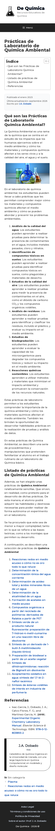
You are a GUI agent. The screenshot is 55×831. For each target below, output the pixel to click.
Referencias (15, 86)
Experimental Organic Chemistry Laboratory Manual (26, 722)
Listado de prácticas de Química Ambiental (22, 80)
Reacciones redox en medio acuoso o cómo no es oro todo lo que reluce (30, 563)
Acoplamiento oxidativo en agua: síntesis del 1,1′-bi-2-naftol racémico (29, 677)
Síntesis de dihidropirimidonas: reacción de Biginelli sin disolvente (30, 666)
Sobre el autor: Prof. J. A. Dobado (27, 821)
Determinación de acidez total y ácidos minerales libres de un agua (31, 585)
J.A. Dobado (25, 103)
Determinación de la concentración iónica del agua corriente (31, 574)
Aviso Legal (27, 806)
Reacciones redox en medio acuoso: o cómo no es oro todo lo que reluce (25, 790)
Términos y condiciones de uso (27, 811)
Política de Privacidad (27, 816)
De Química (31, 8)
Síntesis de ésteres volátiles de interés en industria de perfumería (30, 689)
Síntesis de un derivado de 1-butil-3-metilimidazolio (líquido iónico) (30, 648)
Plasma (12, 781)
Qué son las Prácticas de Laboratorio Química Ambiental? (23, 70)
